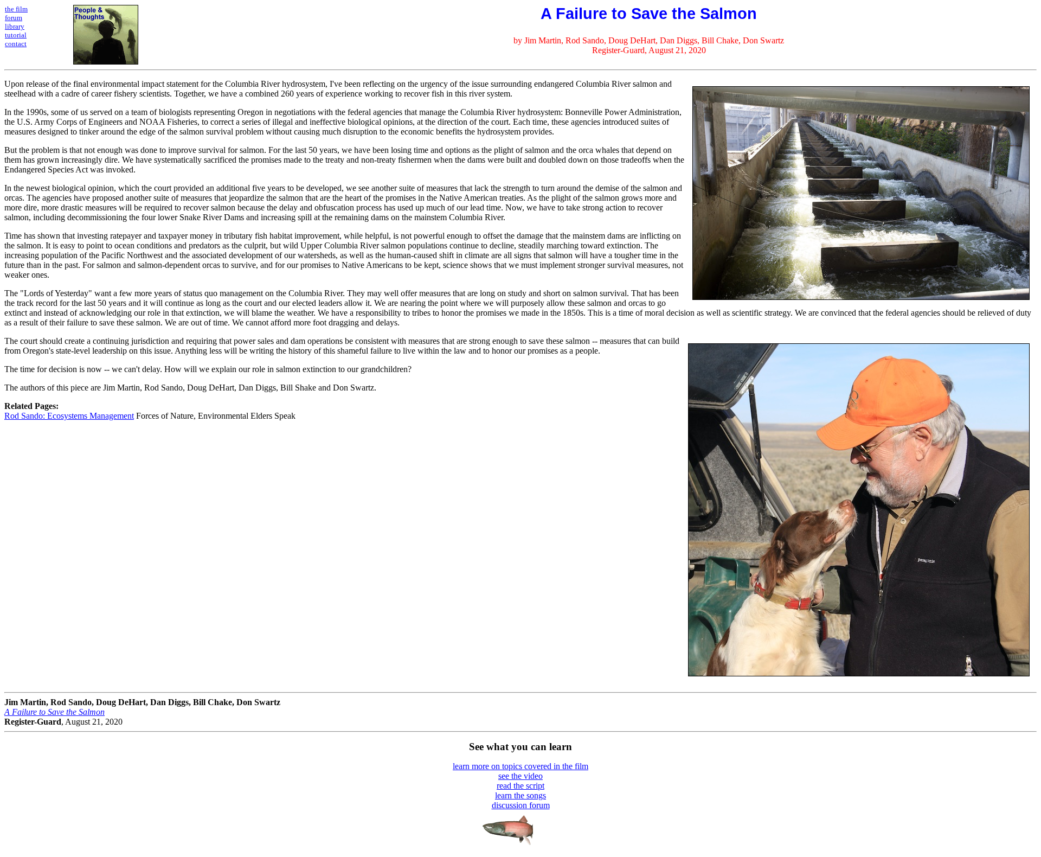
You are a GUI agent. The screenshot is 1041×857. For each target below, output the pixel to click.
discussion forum (521, 805)
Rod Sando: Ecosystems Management (69, 415)
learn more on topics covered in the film (520, 766)
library (14, 26)
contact (16, 44)
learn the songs (520, 795)
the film (16, 9)
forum (13, 18)
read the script (520, 785)
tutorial (16, 35)
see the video (520, 776)
